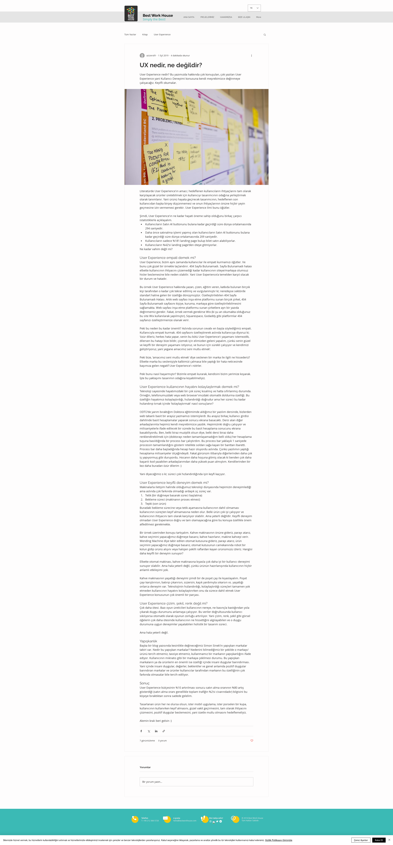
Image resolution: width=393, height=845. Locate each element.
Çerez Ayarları (361, 840)
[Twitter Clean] (217, 821)
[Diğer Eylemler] (251, 55)
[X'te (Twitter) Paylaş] (148, 731)
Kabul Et (379, 840)
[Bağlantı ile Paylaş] (163, 731)
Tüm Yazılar (130, 34)
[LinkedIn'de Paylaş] (156, 731)
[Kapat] (389, 840)
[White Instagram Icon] (210, 821)
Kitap (145, 34)
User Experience (162, 34)
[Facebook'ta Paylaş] (141, 731)
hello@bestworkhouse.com (184, 820)
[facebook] (214, 822)
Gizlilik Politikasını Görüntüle (278, 840)
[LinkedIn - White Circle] (220, 821)
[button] (264, 34)
